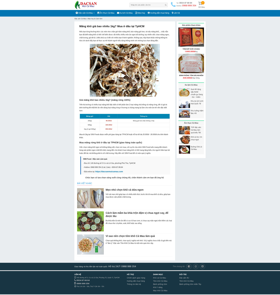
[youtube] (202, 266)
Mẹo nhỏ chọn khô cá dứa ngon (125, 189)
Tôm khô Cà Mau (160, 281)
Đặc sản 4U (184, 278)
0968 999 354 (83, 283)
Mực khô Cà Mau (160, 290)
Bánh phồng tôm (160, 284)
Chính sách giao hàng (136, 278)
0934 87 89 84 (83, 280)
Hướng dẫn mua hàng (136, 281)
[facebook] (189, 266)
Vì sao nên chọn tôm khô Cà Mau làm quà (130, 236)
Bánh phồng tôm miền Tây (190, 284)
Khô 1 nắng (157, 287)
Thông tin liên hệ (134, 284)
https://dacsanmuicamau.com (109, 171)
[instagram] (195, 266)
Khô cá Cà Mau (159, 278)
